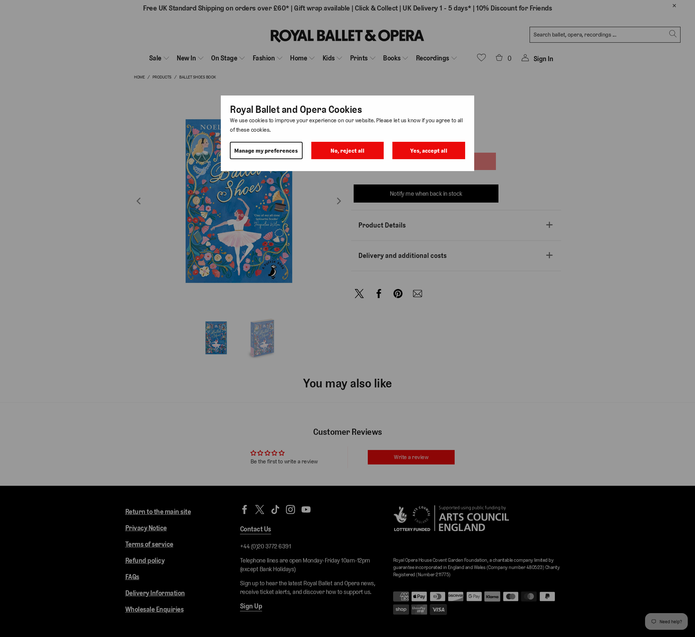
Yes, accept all (428, 150)
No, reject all (347, 150)
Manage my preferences (266, 150)
